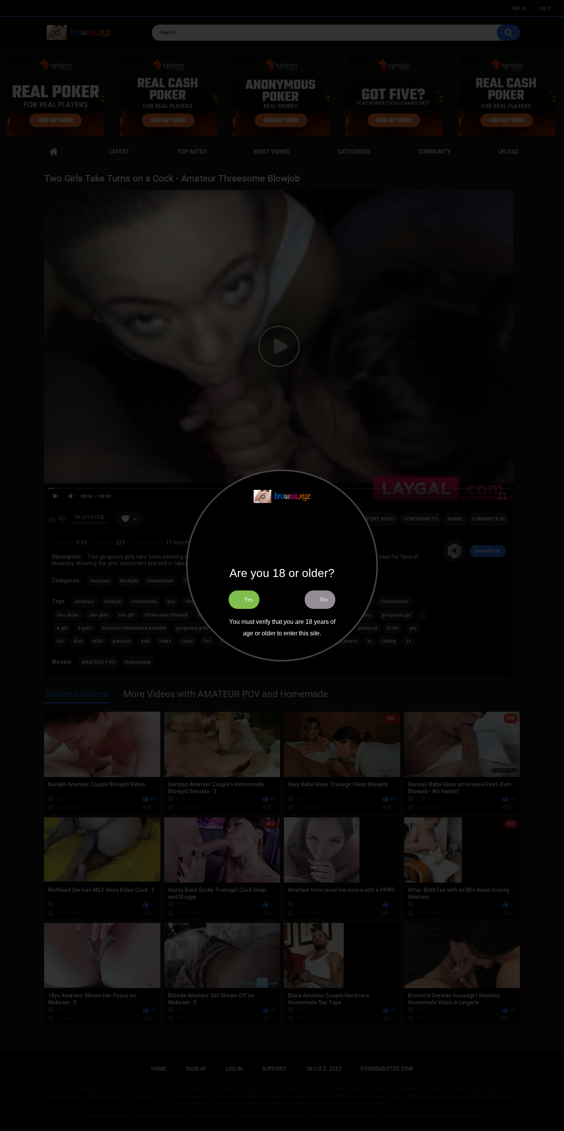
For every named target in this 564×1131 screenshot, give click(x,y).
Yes (248, 599)
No (324, 599)
